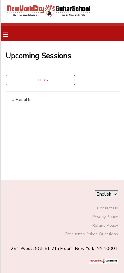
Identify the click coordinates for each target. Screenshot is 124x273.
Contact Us (107, 208)
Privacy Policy (105, 216)
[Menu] (10, 34)
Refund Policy (105, 225)
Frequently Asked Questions (91, 234)
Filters (40, 80)
